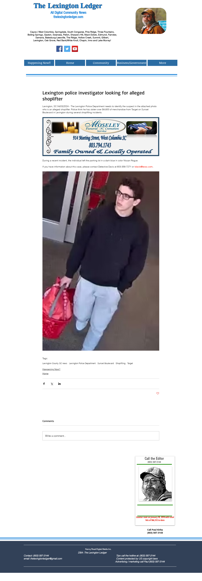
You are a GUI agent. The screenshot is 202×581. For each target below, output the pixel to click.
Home (45, 373)
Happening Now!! (51, 369)
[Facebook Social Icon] (59, 49)
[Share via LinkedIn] (59, 383)
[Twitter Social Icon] (67, 49)
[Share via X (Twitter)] (51, 383)
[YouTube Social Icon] (75, 49)
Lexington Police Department (82, 363)
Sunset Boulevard (106, 363)
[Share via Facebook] (43, 383)
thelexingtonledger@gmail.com (46, 558)
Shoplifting (120, 363)
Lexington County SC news (54, 363)
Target (130, 363)
